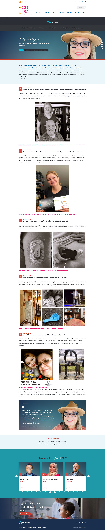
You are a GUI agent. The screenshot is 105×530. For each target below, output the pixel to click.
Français (80, 7)
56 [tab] (49, 492)
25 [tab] (49, 491)
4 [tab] (22, 491)
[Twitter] (79, 1)
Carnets (41, 28)
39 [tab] (67, 491)
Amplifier (69, 12)
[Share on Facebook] (102, 42)
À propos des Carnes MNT (28, 28)
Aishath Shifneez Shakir (50, 479)
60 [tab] (54, 492)
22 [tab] (45, 491)
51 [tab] (82, 491)
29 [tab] (54, 491)
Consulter (47, 12)
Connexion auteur (79, 28)
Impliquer (61, 12)
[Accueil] (25, 11)
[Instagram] (85, 1)
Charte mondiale (80, 12)
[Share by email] (102, 49)
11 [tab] (31, 491)
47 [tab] (77, 491)
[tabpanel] (29, 476)
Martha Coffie (24, 479)
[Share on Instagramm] (102, 46)
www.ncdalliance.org (82, 527)
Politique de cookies (42, 527)
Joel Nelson (69, 479)
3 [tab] (21, 491)
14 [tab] (35, 491)
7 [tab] (26, 491)
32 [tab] (58, 491)
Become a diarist (65, 28)
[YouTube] (82, 1)
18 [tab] (40, 491)
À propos (38, 12)
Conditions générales (31, 527)
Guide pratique (52, 28)
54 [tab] (86, 491)
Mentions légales (22, 527)
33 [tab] (59, 491)
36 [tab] (63, 491)
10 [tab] (30, 491)
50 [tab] (81, 491)
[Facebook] (76, 522)
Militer (54, 12)
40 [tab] (68, 491)
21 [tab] (44, 491)
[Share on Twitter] (102, 44)
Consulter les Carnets (25, 513)
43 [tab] (72, 491)
